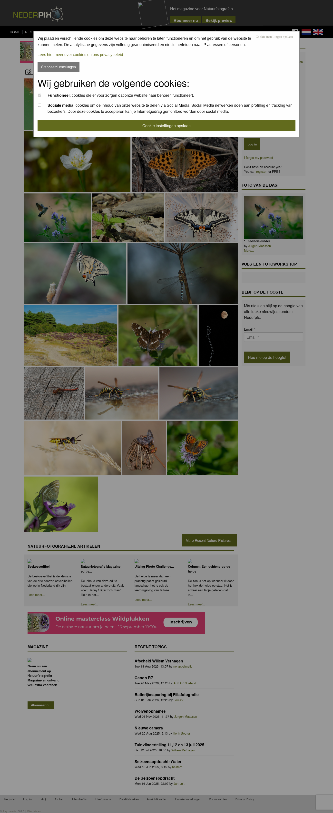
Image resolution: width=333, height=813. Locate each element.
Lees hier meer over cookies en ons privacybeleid (80, 55)
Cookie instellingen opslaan (274, 36)
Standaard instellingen (58, 66)
